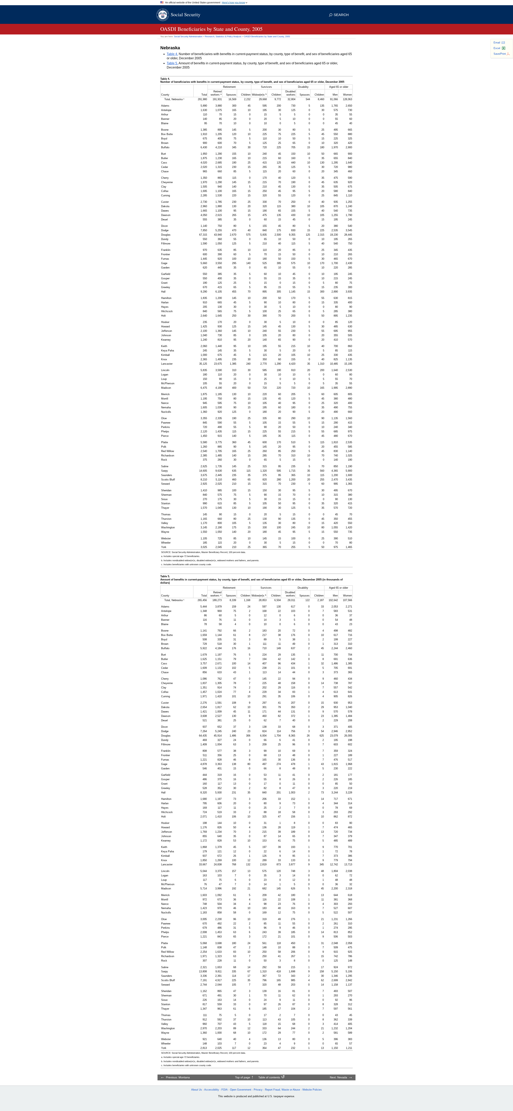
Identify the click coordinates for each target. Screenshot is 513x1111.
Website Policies (312, 1089)
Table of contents (269, 1077)
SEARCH (341, 15)
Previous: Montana (178, 1077)
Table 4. (172, 54)
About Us (196, 1089)
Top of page (242, 1077)
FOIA (224, 1089)
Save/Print (500, 53)
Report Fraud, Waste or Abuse (282, 1089)
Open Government (240, 1089)
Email (497, 42)
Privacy (258, 1089)
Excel (497, 48)
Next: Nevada (338, 1077)
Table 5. (172, 63)
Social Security (185, 14)
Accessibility (211, 1089)
